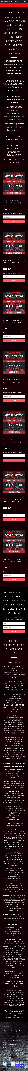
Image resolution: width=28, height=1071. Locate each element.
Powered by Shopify (7, 1059)
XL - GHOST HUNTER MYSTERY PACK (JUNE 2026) (12, 382)
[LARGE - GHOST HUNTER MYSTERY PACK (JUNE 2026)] (14, 302)
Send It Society (10, 1057)
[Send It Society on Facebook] (8, 1031)
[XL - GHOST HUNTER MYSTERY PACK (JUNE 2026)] (14, 362)
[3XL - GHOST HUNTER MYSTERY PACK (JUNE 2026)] (14, 482)
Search (5, 1047)
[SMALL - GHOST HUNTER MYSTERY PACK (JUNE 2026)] (14, 183)
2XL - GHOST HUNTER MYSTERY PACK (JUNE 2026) (12, 442)
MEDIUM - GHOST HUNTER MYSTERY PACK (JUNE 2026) (14, 263)
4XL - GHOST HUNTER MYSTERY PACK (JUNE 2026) (12, 561)
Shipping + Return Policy (11, 1051)
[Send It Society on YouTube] (12, 1031)
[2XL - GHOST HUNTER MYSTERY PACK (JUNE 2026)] (14, 422)
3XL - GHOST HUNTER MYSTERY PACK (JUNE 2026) (12, 501)
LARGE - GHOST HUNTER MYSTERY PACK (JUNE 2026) (13, 322)
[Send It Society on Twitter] (4, 1031)
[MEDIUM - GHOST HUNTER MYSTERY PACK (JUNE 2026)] (14, 243)
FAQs (4, 1054)
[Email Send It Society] (19, 1031)
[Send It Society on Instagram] (15, 1031)
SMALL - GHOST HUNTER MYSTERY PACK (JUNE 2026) (13, 203)
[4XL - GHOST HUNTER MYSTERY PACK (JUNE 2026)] (14, 541)
